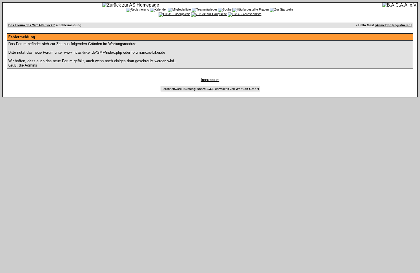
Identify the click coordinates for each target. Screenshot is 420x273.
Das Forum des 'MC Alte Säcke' (31, 25)
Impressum (210, 80)
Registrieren (401, 25)
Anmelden (383, 25)
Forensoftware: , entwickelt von (210, 89)
